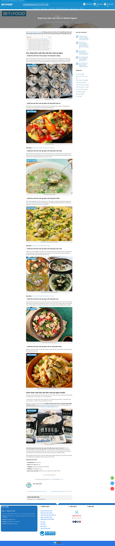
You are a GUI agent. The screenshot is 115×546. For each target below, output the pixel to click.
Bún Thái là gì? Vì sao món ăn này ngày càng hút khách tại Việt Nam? (84, 65)
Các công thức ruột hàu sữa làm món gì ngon (37, 39)
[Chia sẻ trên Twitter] (46, 475)
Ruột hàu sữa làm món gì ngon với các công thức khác (39, 48)
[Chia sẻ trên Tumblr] (55, 475)
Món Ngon (57, 16)
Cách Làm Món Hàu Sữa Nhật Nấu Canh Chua (43, 296)
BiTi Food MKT (65, 22)
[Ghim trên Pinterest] (50, 475)
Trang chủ (36, 8)
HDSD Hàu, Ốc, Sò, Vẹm (81, 84)
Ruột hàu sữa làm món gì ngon (34, 32)
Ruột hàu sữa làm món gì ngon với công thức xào (38, 46)
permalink (61, 479)
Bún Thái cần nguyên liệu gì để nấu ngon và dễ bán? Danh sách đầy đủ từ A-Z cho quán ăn (84, 45)
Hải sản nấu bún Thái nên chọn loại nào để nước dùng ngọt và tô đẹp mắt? (84, 38)
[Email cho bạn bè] (48, 475)
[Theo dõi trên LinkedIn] (78, 522)
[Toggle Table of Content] (48, 37)
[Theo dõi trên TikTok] (76, 522)
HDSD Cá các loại (80, 82)
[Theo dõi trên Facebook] (73, 522)
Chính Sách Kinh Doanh (81, 76)
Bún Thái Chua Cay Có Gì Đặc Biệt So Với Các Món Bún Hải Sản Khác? (83, 58)
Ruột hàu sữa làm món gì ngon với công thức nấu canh (39, 45)
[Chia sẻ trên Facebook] (44, 475)
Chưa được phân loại (81, 80)
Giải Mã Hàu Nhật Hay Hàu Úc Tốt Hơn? (60, 491)
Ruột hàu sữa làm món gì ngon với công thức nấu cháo (39, 43)
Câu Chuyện (79, 74)
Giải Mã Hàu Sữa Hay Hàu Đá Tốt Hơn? (37, 491)
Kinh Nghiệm (79, 91)
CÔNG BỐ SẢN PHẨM (62, 8)
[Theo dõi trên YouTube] (80, 522)
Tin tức (77, 96)
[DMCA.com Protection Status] (57, 542)
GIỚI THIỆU (44, 8)
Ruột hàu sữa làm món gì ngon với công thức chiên (39, 44)
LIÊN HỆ (81, 8)
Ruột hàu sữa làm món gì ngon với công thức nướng (39, 40)
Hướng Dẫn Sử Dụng (81, 89)
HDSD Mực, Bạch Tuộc (81, 87)
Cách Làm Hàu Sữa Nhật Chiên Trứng (41, 245)
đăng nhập (34, 499)
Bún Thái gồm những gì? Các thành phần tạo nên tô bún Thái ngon (84, 52)
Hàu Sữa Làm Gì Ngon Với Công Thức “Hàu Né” (43, 147)
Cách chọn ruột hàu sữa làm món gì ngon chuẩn (38, 49)
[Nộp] (47, 5)
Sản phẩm (52, 8)
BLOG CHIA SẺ (74, 8)
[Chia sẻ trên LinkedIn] (52, 475)
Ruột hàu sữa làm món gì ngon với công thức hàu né (39, 41)
